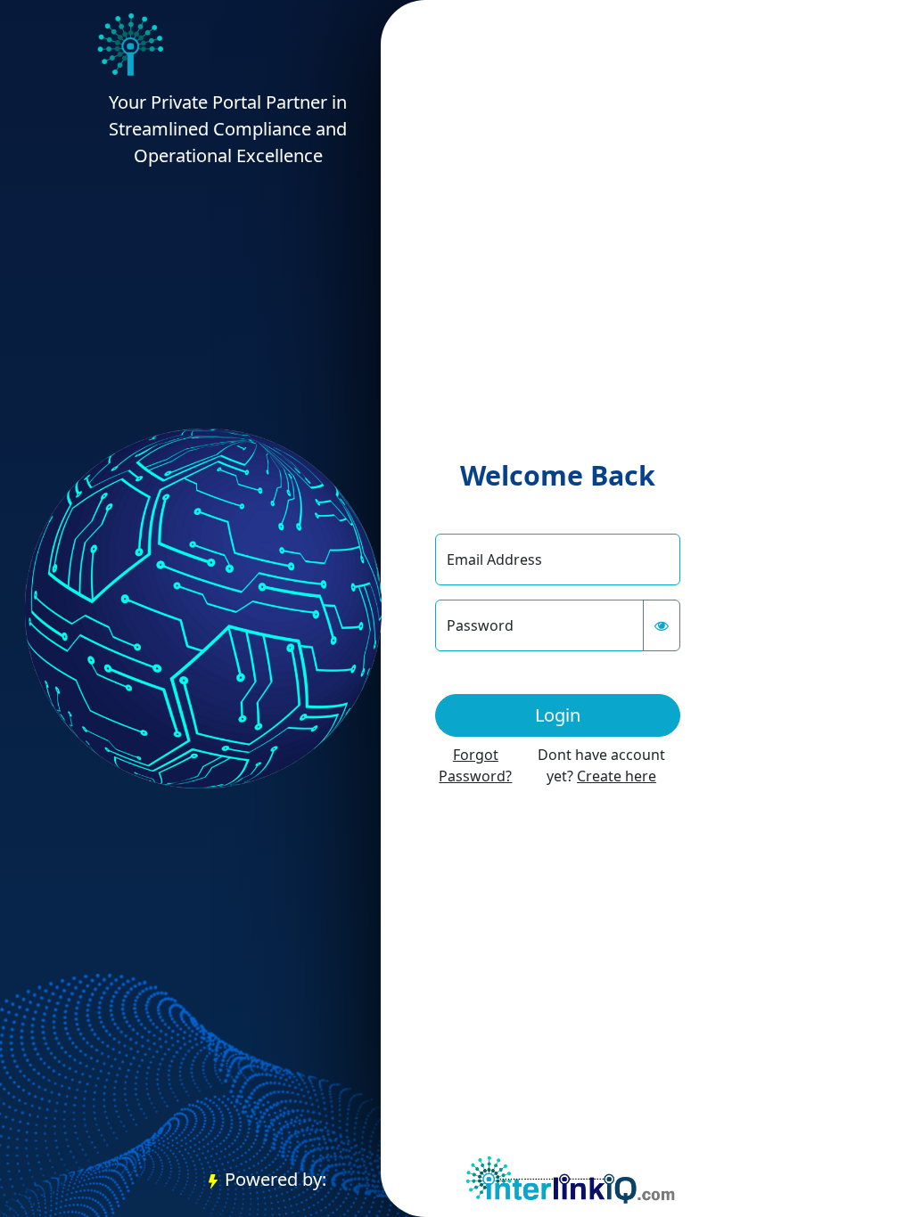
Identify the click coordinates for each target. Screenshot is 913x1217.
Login (557, 715)
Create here (616, 776)
